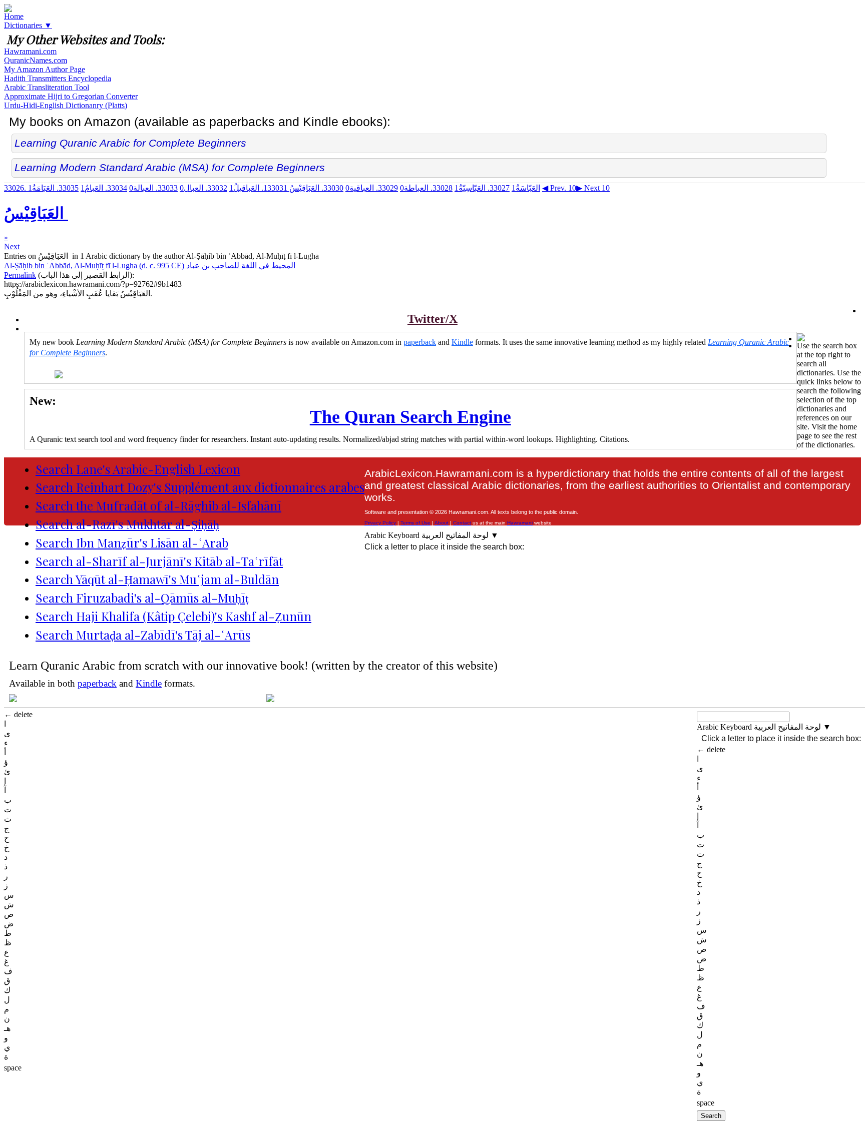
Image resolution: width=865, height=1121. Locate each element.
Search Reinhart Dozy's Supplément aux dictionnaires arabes (200, 487)
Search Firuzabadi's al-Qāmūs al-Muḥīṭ (142, 598)
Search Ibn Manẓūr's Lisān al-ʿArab (132, 542)
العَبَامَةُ (53, 188)
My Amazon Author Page (44, 69)
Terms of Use (415, 522)
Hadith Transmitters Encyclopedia (57, 78)
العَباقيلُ (258, 188)
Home (14, 16)
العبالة (153, 188)
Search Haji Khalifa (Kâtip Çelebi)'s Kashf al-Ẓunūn (173, 616)
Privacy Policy (380, 522)
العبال (203, 188)
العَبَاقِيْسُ (303, 188)
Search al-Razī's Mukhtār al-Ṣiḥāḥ (127, 524)
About (442, 522)
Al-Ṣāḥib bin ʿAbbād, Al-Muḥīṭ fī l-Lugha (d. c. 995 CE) (149, 265)
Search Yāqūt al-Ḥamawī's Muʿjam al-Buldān (157, 579)
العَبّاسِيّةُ (482, 188)
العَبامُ (104, 188)
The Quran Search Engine (410, 417)
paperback (419, 342)
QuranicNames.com (35, 60)
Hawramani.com (30, 51)
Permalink (20, 275)
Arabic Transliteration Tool (46, 87)
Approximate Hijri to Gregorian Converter (71, 96)
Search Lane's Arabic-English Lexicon (138, 469)
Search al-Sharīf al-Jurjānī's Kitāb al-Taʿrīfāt (159, 561)
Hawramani (520, 522)
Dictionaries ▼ (28, 25)
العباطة (426, 188)
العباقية (371, 188)
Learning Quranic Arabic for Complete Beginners (130, 143)
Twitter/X (432, 318)
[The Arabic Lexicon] (8, 9)
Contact (462, 522)
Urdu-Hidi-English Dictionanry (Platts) (65, 105)
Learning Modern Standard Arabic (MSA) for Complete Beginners (170, 167)
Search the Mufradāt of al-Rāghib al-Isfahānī (158, 505)
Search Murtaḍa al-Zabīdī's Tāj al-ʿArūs (143, 635)
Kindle (462, 342)
